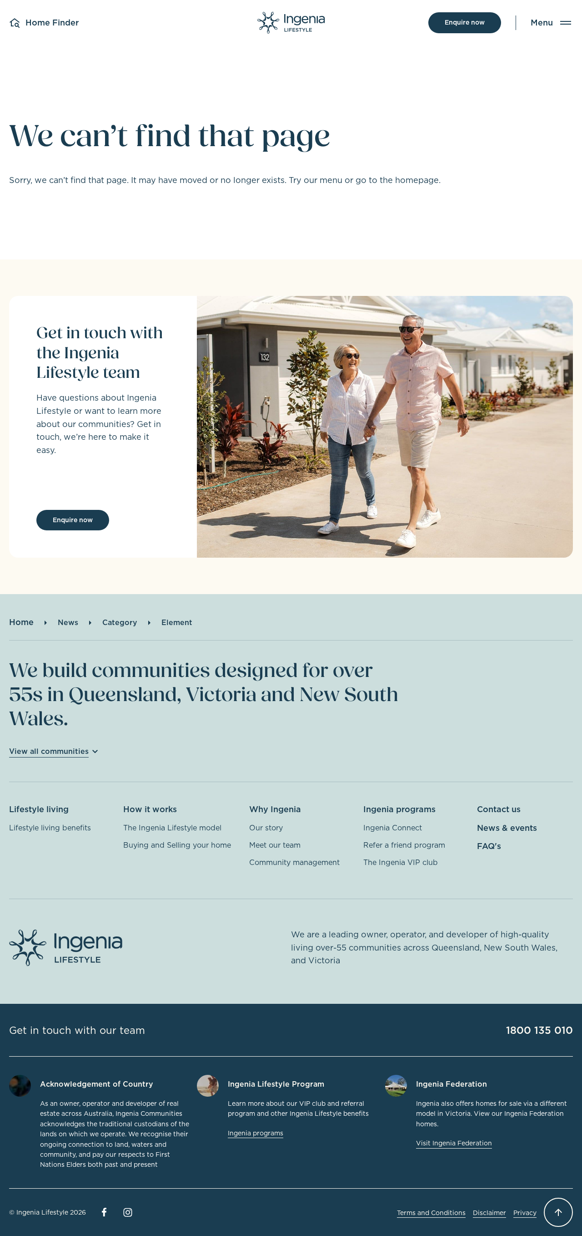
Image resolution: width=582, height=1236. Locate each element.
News (68, 622)
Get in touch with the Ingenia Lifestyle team (99, 352)
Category (119, 622)
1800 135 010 (539, 1030)
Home (21, 622)
